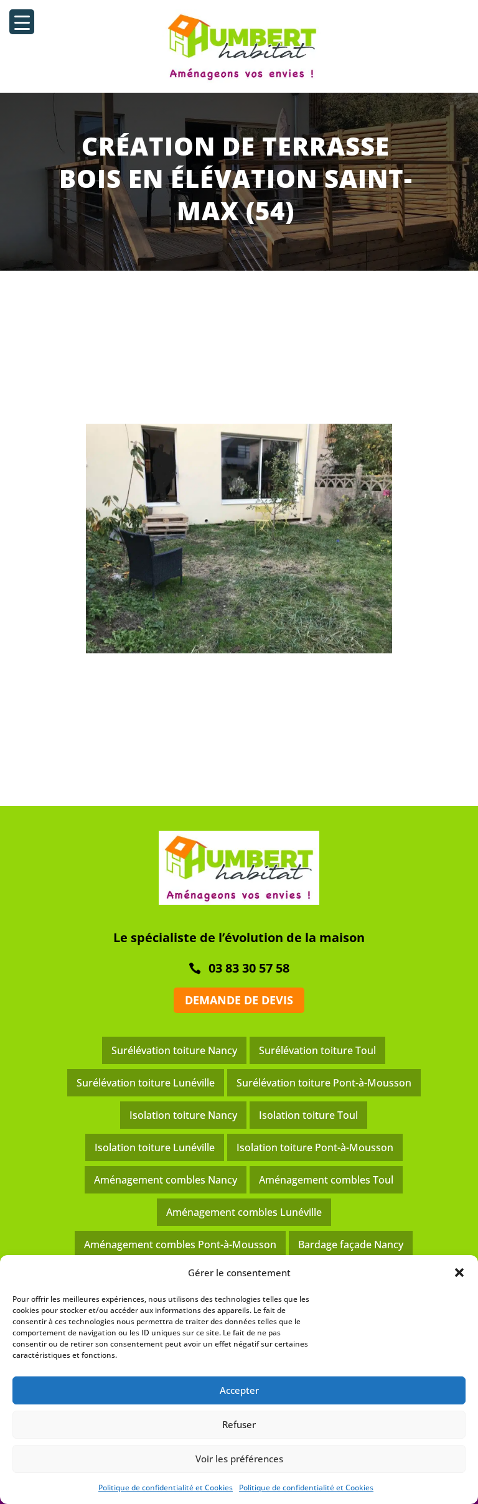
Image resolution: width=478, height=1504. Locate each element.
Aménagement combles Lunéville (244, 1212)
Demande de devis (239, 1000)
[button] (459, 1272)
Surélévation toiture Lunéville (146, 1083)
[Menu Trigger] (21, 21)
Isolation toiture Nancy (183, 1115)
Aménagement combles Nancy (165, 1180)
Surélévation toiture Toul (317, 1050)
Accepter (239, 1390)
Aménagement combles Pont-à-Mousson (180, 1244)
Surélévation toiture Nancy (174, 1050)
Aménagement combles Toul (326, 1180)
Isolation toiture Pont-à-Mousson (315, 1147)
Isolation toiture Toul (308, 1115)
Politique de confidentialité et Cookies (165, 1487)
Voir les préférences (239, 1458)
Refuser (239, 1424)
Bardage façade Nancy (350, 1244)
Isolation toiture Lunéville (155, 1147)
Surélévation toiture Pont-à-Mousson (324, 1083)
